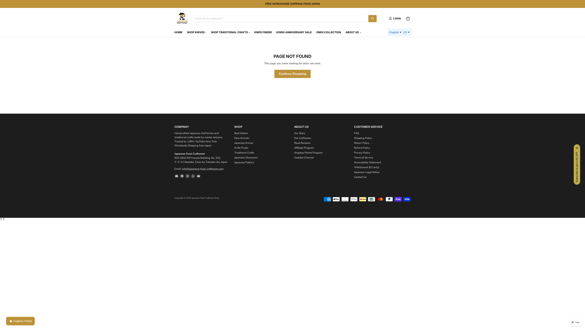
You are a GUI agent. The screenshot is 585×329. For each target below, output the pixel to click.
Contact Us (360, 177)
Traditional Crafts (244, 152)
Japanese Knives (243, 143)
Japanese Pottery (244, 162)
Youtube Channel (304, 157)
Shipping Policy (363, 138)
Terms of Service (363, 157)
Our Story (299, 133)
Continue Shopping (292, 74)
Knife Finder (263, 32)
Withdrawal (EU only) (366, 167)
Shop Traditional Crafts (229, 32)
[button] (395, 18)
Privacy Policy (362, 152)
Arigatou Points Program (308, 152)
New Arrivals (241, 138)
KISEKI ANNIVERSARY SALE (294, 32)
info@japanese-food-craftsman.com (202, 169)
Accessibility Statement (367, 162)
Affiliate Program (304, 148)
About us (352, 32)
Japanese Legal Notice (366, 172)
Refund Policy (362, 148)
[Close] (577, 148)
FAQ (356, 133)
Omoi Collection (328, 32)
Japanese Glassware (246, 157)
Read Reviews (302, 143)
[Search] (372, 18)
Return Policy (361, 143)
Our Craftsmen (302, 138)
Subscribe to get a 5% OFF (577, 167)
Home (178, 32)
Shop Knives (196, 32)
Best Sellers (241, 133)
